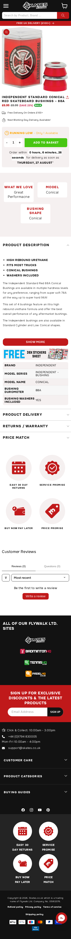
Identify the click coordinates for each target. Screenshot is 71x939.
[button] (6, 6)
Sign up (55, 712)
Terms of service (52, 907)
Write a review (35, 596)
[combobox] (35, 15)
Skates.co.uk (36, 898)
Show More (35, 342)
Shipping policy (35, 914)
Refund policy (15, 907)
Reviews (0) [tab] (19, 566)
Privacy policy (33, 907)
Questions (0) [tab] (52, 566)
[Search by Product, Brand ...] (63, 15)
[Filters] (6, 577)
